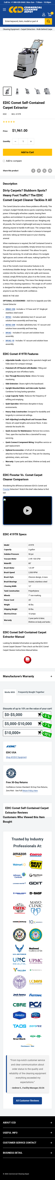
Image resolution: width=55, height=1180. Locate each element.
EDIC (5, 114)
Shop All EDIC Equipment (16, 757)
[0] (49, 14)
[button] (9, 122)
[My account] (43, 14)
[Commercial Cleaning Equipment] (25, 9)
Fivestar (6, 489)
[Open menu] (4, 9)
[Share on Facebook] (33, 171)
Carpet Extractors (28, 29)
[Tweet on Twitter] (44, 171)
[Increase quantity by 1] (31, 141)
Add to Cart (27, 152)
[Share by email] (50, 171)
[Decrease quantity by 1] (15, 141)
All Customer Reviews (27, 1100)
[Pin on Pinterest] (39, 171)
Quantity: (6, 141)
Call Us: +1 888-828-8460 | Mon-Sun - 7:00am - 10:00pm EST (27, 4)
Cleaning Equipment (11, 29)
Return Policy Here (30, 790)
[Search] (48, 21)
